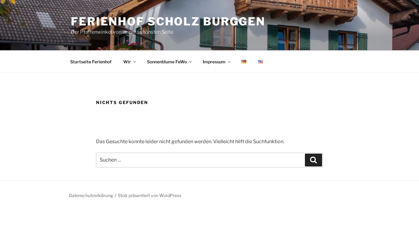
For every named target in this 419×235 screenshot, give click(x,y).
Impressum (214, 61)
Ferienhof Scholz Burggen (168, 21)
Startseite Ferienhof (91, 61)
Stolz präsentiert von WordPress (149, 195)
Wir (127, 61)
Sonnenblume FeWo (167, 61)
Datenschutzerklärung (91, 195)
